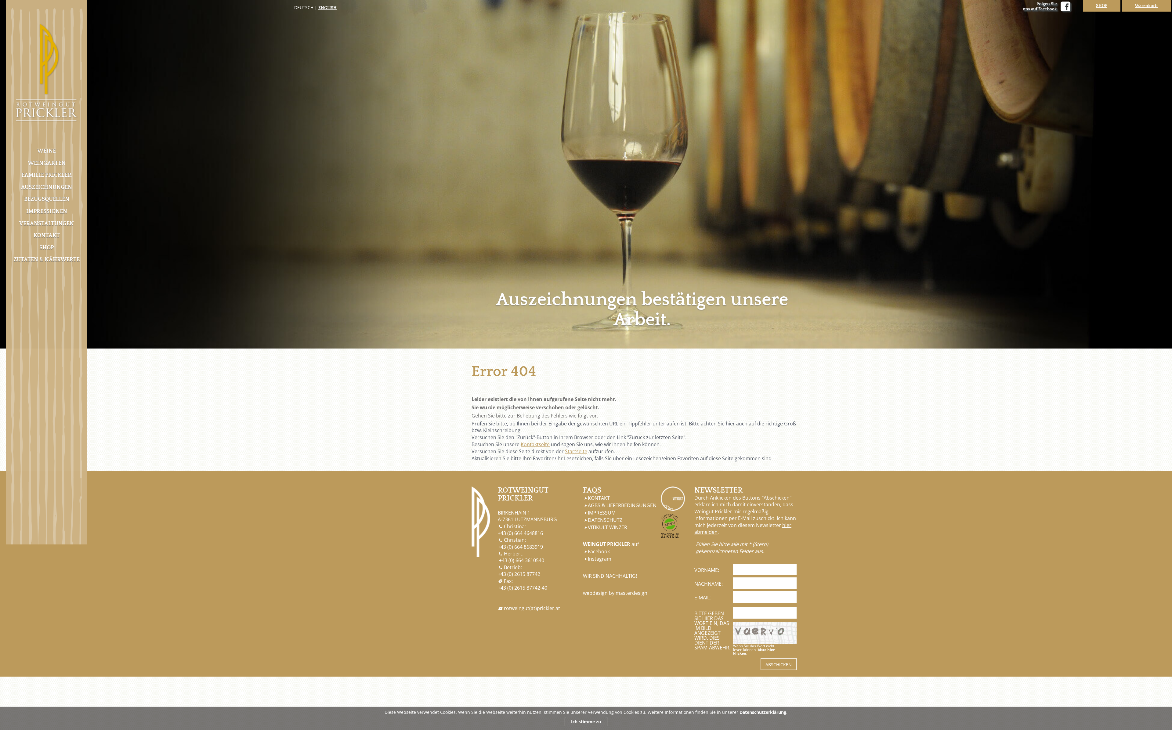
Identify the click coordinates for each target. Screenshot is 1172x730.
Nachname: (708, 583)
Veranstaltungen (46, 224)
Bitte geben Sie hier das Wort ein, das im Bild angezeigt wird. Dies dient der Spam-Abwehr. (712, 630)
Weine (46, 151)
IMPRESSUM (602, 512)
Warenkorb (1146, 5)
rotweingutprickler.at (532, 608)
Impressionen (46, 211)
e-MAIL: (702, 597)
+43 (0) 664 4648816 (520, 533)
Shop (46, 248)
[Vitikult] (673, 498)
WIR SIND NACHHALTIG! (610, 576)
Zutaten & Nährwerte (46, 260)
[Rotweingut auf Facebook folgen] (1047, 7)
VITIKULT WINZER (607, 527)
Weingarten (47, 163)
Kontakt (47, 236)
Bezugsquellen (46, 199)
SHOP (1101, 5)
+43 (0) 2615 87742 (519, 574)
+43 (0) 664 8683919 (520, 547)
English (327, 7)
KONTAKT (599, 498)
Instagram (599, 558)
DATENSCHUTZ (605, 520)
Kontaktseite (535, 444)
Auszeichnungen (46, 187)
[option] (586, 174)
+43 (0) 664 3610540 (521, 560)
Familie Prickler (46, 175)
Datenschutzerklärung (763, 712)
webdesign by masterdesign (615, 593)
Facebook (599, 551)
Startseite (576, 451)
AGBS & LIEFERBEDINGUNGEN (622, 505)
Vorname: (706, 570)
